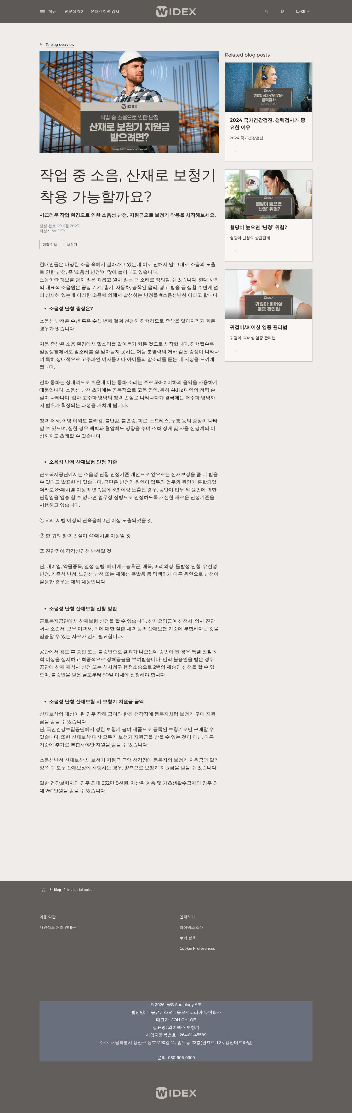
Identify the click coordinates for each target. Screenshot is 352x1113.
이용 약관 (48, 916)
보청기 (72, 244)
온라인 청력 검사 (105, 11)
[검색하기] (267, 11)
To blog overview (60, 44)
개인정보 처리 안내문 (58, 927)
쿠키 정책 (188, 937)
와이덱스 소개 (192, 927)
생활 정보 (50, 244)
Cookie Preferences (197, 948)
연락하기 (187, 916)
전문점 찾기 (75, 11)
